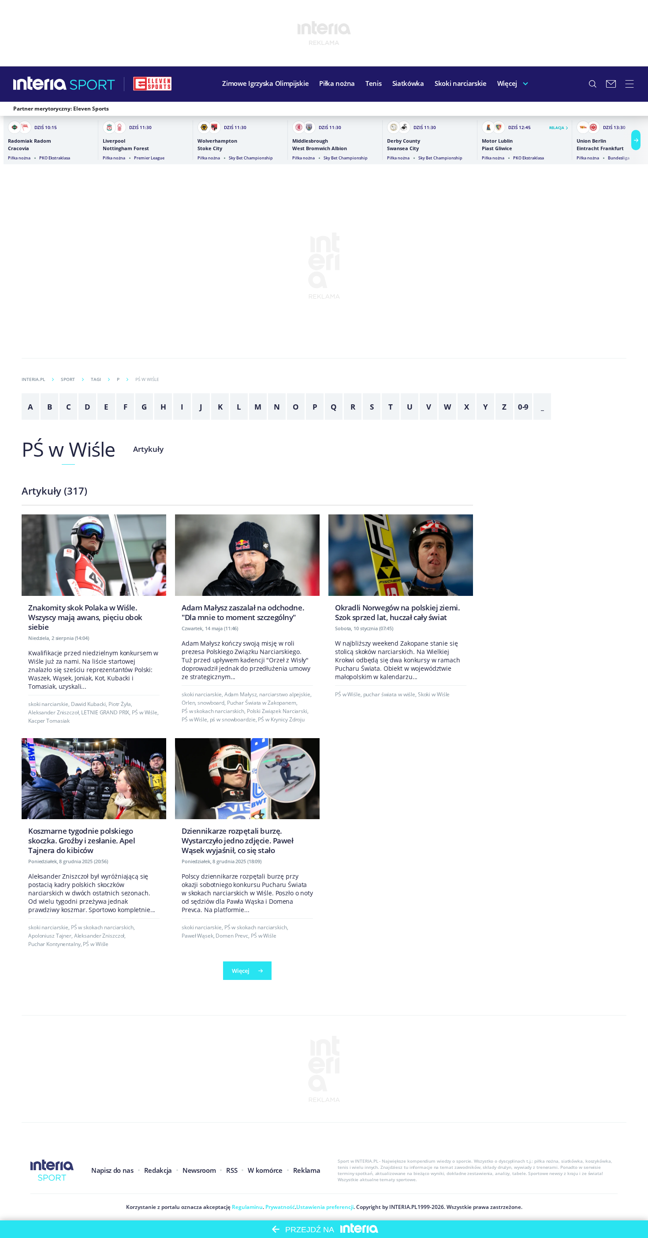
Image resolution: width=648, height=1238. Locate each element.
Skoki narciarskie (461, 83)
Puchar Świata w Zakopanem (261, 702)
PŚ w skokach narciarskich (213, 711)
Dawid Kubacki (88, 704)
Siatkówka (408, 83)
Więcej (507, 83)
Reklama (306, 1170)
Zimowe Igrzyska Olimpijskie (265, 83)
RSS (231, 1170)
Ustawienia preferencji (325, 1207)
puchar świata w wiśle (389, 694)
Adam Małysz (240, 694)
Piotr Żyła (119, 704)
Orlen (188, 702)
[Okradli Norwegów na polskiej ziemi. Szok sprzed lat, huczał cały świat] (400, 570)
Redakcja (158, 1170)
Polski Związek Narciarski (277, 711)
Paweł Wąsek (197, 935)
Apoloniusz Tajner (49, 935)
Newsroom (199, 1170)
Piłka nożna (337, 83)
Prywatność (279, 1207)
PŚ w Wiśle (68, 449)
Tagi (96, 379)
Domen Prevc (232, 935)
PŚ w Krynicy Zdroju (281, 719)
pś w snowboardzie (233, 719)
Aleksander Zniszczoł (53, 712)
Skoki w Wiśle (434, 694)
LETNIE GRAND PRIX (105, 712)
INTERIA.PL (33, 379)
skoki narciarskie (48, 704)
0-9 (523, 407)
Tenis (373, 83)
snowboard (210, 702)
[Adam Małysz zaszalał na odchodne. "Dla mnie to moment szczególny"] (247, 570)
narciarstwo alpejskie (284, 694)
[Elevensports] (152, 84)
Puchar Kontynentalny (54, 944)
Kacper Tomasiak (49, 720)
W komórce (265, 1170)
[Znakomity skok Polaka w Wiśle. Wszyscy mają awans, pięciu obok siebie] (94, 575)
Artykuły (148, 449)
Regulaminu (247, 1207)
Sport (68, 379)
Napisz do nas (112, 1170)
